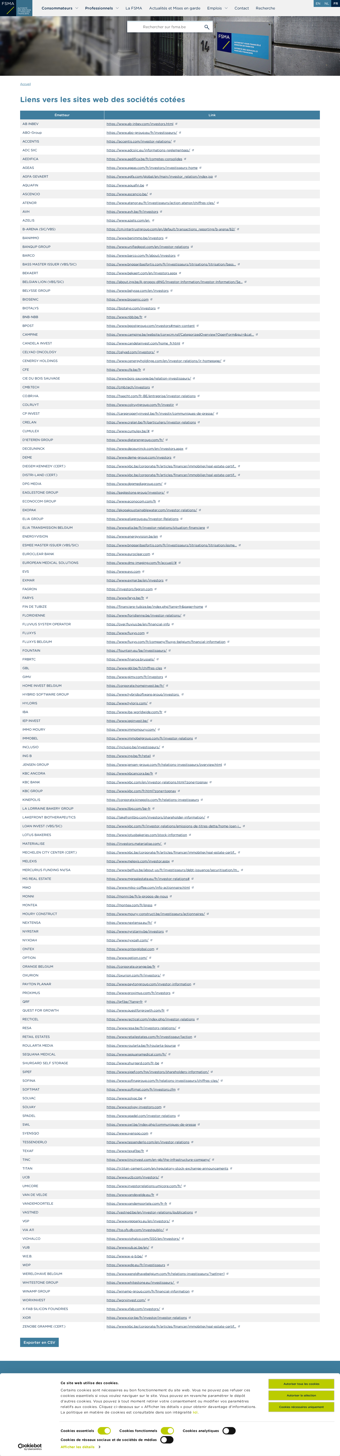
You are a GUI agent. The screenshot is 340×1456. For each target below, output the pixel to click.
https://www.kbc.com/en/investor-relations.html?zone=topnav (157, 782)
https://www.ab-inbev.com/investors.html (140, 124)
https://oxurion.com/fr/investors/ (134, 975)
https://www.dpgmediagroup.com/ (134, 484)
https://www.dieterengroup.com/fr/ (135, 440)
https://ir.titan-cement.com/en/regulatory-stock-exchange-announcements (167, 1168)
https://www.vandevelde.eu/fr (130, 1195)
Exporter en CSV (39, 1342)
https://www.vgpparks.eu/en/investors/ (138, 1221)
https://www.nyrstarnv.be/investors (135, 931)
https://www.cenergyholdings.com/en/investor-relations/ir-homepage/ (164, 361)
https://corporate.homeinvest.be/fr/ (135, 686)
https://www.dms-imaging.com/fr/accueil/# (142, 563)
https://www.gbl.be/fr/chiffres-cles (134, 668)
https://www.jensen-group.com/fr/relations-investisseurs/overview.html (164, 765)
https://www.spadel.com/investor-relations (141, 1116)
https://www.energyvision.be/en (132, 536)
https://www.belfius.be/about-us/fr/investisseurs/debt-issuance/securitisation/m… (173, 870)
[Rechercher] (207, 26)
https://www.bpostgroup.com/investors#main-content (151, 326)
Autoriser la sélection (301, 1395)
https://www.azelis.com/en (128, 220)
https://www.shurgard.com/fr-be (133, 1063)
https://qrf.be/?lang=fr (125, 1002)
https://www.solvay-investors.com (134, 1107)
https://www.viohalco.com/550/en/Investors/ (143, 1239)
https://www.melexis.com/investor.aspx (138, 861)
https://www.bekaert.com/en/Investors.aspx (142, 273)
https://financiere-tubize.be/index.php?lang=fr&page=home (155, 607)
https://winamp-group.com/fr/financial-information (148, 1291)
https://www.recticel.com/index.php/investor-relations (151, 1019)
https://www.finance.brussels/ (131, 659)
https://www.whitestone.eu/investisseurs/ (141, 1282)
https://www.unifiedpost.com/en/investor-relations (148, 247)
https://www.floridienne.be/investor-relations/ (144, 615)
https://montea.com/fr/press (129, 905)
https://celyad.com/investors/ (131, 352)
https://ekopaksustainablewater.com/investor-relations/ (152, 510)
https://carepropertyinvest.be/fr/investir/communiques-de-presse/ (160, 413)
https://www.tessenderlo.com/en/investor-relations (148, 1142)
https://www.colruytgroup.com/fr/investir (140, 405)
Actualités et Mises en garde (174, 8)
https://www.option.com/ (127, 958)
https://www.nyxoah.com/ (127, 940)
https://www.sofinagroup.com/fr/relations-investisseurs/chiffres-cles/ (163, 1081)
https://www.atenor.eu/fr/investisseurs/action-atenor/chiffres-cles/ (161, 203)
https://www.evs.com (123, 571)
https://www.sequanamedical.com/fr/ (137, 1054)
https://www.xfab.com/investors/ (133, 1309)
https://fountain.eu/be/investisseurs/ (137, 650)
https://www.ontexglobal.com (130, 949)
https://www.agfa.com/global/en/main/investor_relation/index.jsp (160, 176)
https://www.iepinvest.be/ (127, 721)
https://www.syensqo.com (127, 1133)
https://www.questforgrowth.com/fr (136, 1010)
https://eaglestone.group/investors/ (136, 492)
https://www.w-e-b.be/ (125, 1256)
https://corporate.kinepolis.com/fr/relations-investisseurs (153, 800)
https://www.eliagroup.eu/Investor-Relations (143, 519)
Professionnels (99, 8)
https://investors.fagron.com (130, 589)
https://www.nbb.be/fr (124, 317)
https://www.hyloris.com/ (127, 703)
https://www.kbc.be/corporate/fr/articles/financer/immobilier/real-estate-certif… (171, 466)
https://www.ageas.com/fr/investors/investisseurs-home (152, 168)
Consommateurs (57, 8)
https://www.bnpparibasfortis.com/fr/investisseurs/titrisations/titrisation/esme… (172, 545)
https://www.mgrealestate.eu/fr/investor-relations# (148, 879)
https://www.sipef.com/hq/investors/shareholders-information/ (158, 1072)
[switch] (167, 1431)
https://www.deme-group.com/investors (139, 457)
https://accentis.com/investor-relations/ (139, 141)
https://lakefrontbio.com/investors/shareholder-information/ (156, 817)
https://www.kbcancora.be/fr (130, 773)
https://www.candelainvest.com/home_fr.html (143, 343)
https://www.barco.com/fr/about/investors (141, 255)
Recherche (265, 8)
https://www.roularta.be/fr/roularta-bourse (141, 1045)
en (318, 3)
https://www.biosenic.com (127, 299)
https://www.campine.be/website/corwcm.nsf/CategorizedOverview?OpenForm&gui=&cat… (180, 334)
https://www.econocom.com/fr (131, 501)
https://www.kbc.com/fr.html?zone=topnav (141, 791)
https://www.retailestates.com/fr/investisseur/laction (149, 1037)
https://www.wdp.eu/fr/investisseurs (136, 1265)
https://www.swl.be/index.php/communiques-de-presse (151, 1124)
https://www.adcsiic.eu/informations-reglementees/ (148, 150)
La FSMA (134, 8)
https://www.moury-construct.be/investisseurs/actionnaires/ (156, 914)
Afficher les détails (78, 1447)
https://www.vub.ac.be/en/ (128, 1247)
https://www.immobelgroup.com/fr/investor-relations (150, 738)
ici (195, 1412)
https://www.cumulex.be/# (128, 431)
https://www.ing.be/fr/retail (129, 756)
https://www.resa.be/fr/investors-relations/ (141, 1028)
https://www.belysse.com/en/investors (138, 291)
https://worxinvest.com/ (126, 1300)
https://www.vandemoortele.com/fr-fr (137, 1203)
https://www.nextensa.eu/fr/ (129, 923)
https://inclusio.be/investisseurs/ (133, 747)
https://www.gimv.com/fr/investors (135, 677)
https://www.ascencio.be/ (127, 194)
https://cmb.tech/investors (128, 387)
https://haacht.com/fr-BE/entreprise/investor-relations (151, 396)
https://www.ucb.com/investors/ (133, 1177)
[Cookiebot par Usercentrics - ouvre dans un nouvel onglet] (30, 1447)
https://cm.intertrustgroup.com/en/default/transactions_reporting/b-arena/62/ (171, 229)
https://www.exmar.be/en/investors (135, 580)
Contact (242, 8)
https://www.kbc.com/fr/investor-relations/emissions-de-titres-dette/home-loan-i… (174, 826)
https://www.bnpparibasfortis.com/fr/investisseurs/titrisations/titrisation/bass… (171, 264)
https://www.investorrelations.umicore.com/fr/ (144, 1186)
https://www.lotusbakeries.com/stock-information (147, 835)
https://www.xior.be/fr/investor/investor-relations (147, 1318)
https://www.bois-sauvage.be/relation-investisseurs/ (149, 378)
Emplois (214, 8)
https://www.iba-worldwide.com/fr (134, 712)
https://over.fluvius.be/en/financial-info (138, 624)
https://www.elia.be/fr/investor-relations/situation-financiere (156, 528)
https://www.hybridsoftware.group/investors (143, 694)
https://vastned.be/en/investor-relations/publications (150, 1212)
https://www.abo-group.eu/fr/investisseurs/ (142, 133)
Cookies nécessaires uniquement (301, 1407)
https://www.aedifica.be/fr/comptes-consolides (144, 159)
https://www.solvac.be (124, 1098)
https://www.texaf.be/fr (125, 1151)
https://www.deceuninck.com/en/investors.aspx (145, 449)
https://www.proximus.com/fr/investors (138, 993)
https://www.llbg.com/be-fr (129, 808)
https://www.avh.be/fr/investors (132, 212)
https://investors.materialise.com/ (134, 844)
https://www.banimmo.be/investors (135, 238)
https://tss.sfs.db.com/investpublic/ (135, 1230)
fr (336, 3)
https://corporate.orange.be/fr (131, 966)
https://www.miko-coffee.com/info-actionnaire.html (148, 887)
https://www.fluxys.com (126, 633)
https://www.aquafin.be (125, 185)
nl (327, 3)
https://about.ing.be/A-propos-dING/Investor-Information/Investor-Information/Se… (175, 282)
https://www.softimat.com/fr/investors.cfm (141, 1089)
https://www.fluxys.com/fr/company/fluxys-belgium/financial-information (166, 642)
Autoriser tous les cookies (301, 1384)
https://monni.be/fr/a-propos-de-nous (137, 896)
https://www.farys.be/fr (125, 598)
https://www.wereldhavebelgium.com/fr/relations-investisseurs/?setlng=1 (166, 1274)
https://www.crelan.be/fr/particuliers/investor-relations (151, 422)
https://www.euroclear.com (128, 554)
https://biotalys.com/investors (131, 308)
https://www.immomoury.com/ (131, 729)
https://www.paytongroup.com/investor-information (149, 984)
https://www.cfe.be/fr (124, 370)
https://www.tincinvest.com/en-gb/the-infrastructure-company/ (158, 1160)
